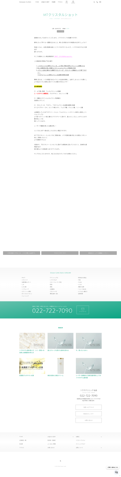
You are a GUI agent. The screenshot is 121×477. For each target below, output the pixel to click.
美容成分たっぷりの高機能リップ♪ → (98, 253)
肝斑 (51, 284)
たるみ (80, 282)
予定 (79, 280)
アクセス (60, 2)
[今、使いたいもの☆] (89, 348)
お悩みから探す (45, 2)
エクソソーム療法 (26, 291)
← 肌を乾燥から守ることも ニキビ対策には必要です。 (21, 253)
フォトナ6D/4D (82, 289)
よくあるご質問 (52, 444)
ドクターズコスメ (80, 440)
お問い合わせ (89, 420)
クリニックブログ (80, 444)
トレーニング (25, 296)
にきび (80, 284)
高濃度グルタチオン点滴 (27, 375)
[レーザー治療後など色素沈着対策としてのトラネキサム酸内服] (89, 373)
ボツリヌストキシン (27, 293)
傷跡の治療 (81, 287)
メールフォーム (82, 311)
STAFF (67, 28)
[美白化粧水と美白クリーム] (60, 373)
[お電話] (97, 2)
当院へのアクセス (88, 407)
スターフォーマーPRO (55, 282)
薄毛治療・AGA (54, 293)
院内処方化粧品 (82, 277)
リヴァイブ (24, 280)
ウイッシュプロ (54, 277)
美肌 (51, 287)
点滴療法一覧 (22, 440)
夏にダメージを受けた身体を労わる (58, 350)
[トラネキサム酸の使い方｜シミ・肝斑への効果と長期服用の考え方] (32, 348)
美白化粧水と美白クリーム (55, 375)
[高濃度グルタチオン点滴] (32, 373)
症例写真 (80, 293)
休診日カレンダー (88, 414)
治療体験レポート (26, 282)
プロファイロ (53, 291)
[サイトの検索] (94, 2)
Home (37, 2)
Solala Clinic (25, 2)
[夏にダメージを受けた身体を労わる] (60, 348)
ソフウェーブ (25, 289)
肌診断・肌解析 (52, 440)
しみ (23, 284)
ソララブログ (57, 18)
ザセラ (23, 277)
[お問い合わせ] (100, 2)
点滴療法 (52, 289)
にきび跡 (24, 287)
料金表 (53, 2)
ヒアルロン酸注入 (82, 291)
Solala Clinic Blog (60, 253)
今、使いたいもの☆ (82, 350)
